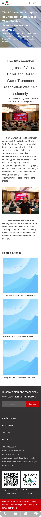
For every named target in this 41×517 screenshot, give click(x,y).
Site (32, 101)
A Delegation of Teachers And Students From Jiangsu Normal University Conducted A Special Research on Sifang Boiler (20, 336)
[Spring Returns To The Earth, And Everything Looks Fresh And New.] (20, 357)
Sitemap (31, 504)
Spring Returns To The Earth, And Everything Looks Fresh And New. (20, 377)
